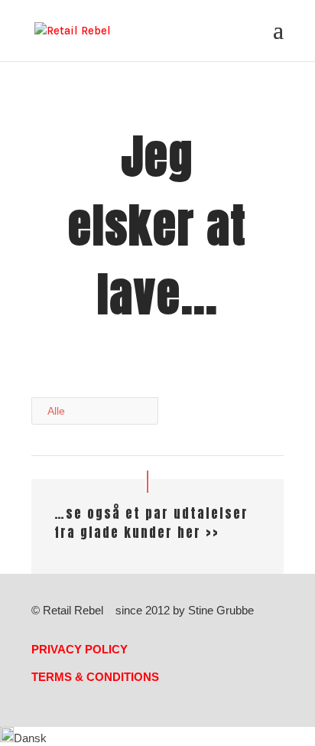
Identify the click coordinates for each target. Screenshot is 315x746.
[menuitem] (23, 737)
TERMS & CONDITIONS (95, 676)
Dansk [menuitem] (30, 737)
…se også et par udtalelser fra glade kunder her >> (151, 523)
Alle (56, 411)
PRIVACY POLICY (79, 649)
